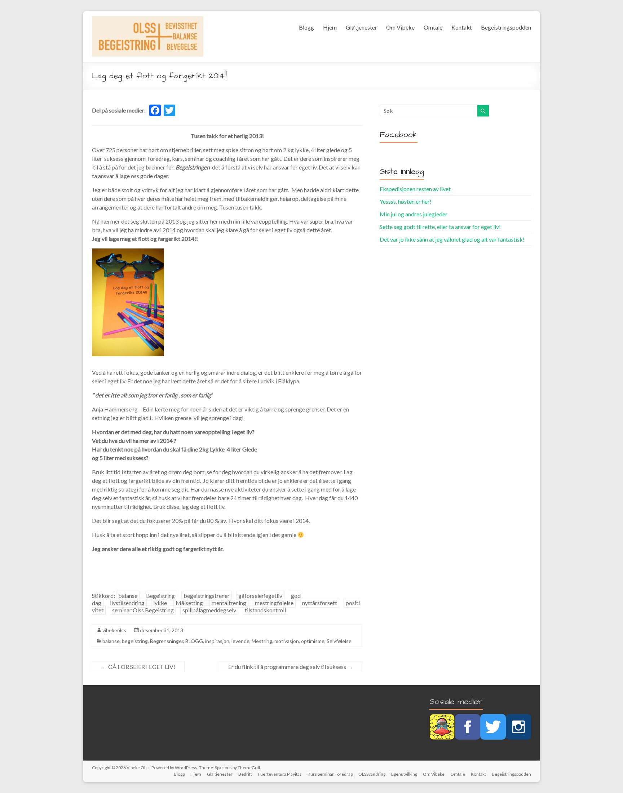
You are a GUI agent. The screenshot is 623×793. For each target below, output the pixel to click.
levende (240, 641)
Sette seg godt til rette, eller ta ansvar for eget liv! (440, 226)
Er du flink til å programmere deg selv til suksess (290, 666)
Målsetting (189, 602)
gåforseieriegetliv (260, 595)
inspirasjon (217, 641)
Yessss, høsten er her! (406, 201)
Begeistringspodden (506, 27)
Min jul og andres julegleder (413, 214)
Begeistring (160, 595)
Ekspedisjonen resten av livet (415, 188)
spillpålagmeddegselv (209, 610)
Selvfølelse (339, 641)
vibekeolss (114, 630)
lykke (160, 602)
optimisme (312, 641)
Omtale (433, 27)
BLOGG (194, 641)
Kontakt (461, 27)
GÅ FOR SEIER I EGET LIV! (138, 666)
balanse (127, 595)
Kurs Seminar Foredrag (330, 774)
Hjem (330, 27)
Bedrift (245, 774)
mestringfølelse (274, 602)
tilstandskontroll (265, 610)
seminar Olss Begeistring (143, 610)
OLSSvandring (371, 774)
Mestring (262, 641)
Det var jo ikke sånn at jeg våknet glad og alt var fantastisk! (452, 239)
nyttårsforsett (319, 602)
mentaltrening (229, 602)
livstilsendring (127, 602)
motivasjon (286, 641)
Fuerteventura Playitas (280, 774)
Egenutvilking (404, 774)
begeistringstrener (207, 595)
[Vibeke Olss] (147, 19)
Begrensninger (166, 641)
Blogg (306, 27)
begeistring (135, 641)
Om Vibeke (400, 27)
